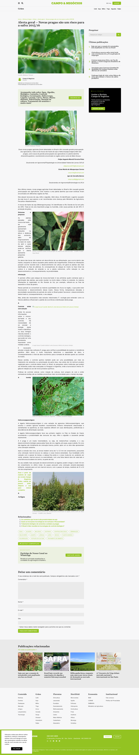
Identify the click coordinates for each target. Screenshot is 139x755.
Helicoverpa (23, 535)
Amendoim (39, 720)
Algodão (113, 9)
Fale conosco (110, 698)
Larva (49, 535)
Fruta (72, 712)
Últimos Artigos (27, 19)
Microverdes (74, 698)
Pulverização (23, 538)
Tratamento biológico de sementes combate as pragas (40, 524)
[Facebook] (53, 741)
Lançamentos (22, 712)
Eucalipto (56, 703)
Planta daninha (67, 535)
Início (19, 19)
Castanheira (56, 720)
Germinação (74, 531)
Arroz (37, 709)
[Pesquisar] (118, 34)
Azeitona (73, 714)
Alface (73, 717)
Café (95, 9)
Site (19, 618)
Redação (25, 80)
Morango (73, 720)
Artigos (20, 709)
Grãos (21, 9)
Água (21, 531)
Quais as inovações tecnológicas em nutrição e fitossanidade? (43, 522)
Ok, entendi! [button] (16, 748)
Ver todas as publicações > (27, 650)
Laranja (41, 535)
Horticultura (74, 709)
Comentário (22, 579)
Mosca (57, 535)
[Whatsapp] (47, 741)
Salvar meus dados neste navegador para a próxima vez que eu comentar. (45, 627)
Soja (99, 9)
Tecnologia (21, 714)
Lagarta (33, 535)
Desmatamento (57, 706)
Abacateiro (56, 723)
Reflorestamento (58, 709)
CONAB (90, 700)
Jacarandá (56, 700)
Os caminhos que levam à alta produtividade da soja (39, 519)
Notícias (20, 698)
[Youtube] (56, 741)
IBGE (89, 698)
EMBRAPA (91, 703)
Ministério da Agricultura (95, 706)
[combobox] (102, 34)
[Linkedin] (59, 741)
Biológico (38, 531)
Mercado (20, 706)
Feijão (119, 9)
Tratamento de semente (55, 538)
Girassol (38, 717)
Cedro (55, 714)
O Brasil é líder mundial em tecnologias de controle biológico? (42, 526)
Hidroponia (74, 706)
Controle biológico (60, 531)
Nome (20, 602)
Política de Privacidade (113, 700)
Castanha (48, 531)
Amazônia (56, 712)
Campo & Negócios (28, 78)
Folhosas (73, 703)
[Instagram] (50, 741)
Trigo (108, 9)
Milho (103, 9)
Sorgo (37, 714)
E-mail (20, 610)
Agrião (73, 700)
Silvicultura (56, 698)
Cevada (38, 712)
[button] (19, 3)
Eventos (20, 700)
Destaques (21, 703)
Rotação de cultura (37, 538)
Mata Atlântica (57, 717)
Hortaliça (73, 723)
